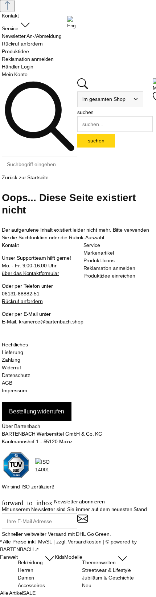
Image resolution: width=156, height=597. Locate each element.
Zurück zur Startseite (25, 177)
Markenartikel (98, 253)
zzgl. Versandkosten (78, 542)
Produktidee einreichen (109, 276)
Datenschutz (16, 375)
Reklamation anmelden (109, 268)
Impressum (14, 390)
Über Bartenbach (21, 426)
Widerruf (11, 367)
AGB (7, 383)
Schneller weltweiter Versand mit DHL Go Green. (56, 534)
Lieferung (12, 352)
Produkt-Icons (99, 260)
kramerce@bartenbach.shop (51, 322)
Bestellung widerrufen (36, 411)
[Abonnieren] (82, 521)
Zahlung (11, 360)
